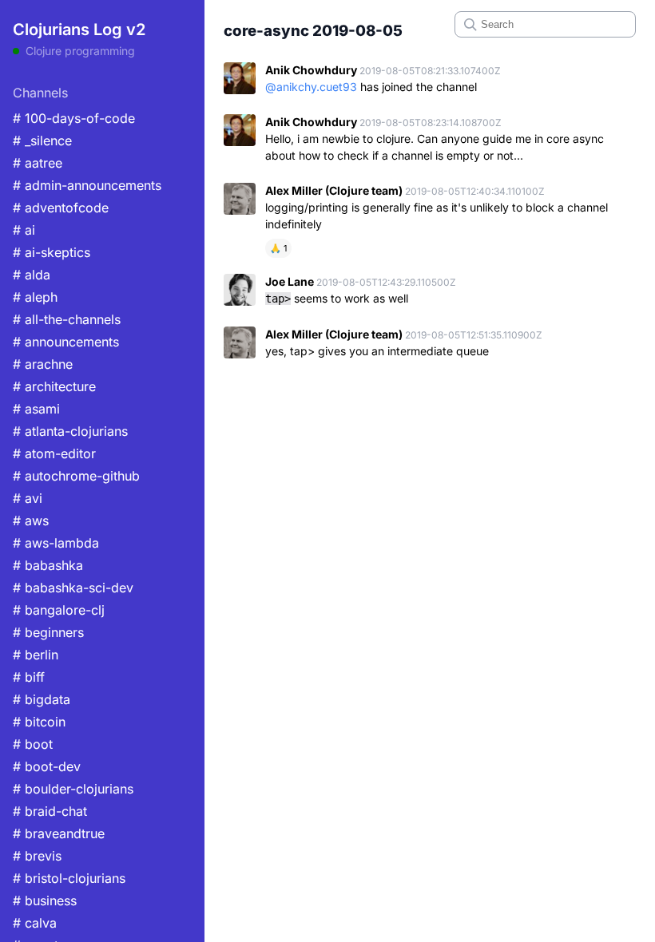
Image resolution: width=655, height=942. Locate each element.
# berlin (35, 655)
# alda (31, 275)
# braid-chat (50, 811)
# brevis (37, 856)
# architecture (54, 386)
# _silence (42, 140)
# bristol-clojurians (69, 878)
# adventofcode (61, 208)
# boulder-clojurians (73, 789)
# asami (36, 409)
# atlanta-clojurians (70, 431)
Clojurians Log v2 (79, 29)
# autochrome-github (76, 476)
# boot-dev (47, 766)
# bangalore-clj (59, 610)
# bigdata (41, 699)
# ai (24, 230)
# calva (35, 923)
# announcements (66, 342)
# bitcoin (39, 722)
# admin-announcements (87, 185)
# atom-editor (54, 453)
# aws (31, 520)
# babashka (48, 565)
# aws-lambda (56, 543)
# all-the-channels (67, 319)
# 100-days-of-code (74, 118)
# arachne (43, 364)
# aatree (37, 163)
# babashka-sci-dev (73, 588)
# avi (27, 498)
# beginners (48, 632)
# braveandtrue (59, 833)
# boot (33, 744)
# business (45, 900)
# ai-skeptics (51, 252)
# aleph (35, 297)
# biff (29, 677)
